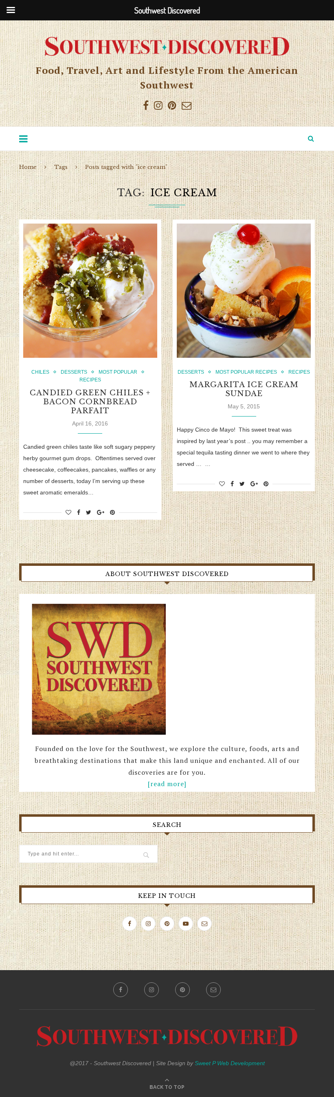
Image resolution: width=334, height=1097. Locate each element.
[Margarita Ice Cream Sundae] (244, 291)
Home (28, 167)
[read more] (167, 783)
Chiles (40, 372)
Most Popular (118, 372)
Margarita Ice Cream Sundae (244, 389)
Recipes (90, 380)
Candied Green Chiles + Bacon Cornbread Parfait (90, 401)
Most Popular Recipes (246, 372)
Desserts (74, 372)
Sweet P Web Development (230, 1063)
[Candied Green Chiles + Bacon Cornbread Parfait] (90, 291)
